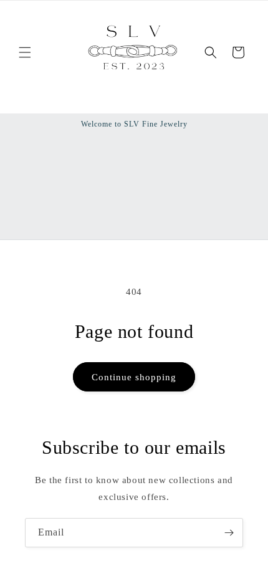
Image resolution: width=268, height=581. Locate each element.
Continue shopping (134, 377)
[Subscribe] (228, 532)
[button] (25, 52)
